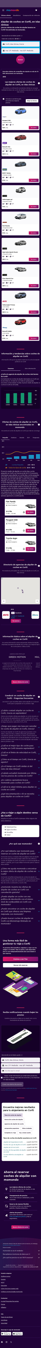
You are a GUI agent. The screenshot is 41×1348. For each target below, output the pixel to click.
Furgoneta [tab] (36, 437)
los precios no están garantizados (11, 1245)
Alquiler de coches (11, 1265)
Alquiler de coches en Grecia (25, 1265)
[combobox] (12, 36)
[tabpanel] (20, 391)
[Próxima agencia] (37, 601)
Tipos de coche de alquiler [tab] (12, 1115)
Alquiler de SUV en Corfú (11, 1147)
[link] (30, 512)
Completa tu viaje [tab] (10, 1132)
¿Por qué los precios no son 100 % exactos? (18, 1257)
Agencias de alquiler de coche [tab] (14, 1124)
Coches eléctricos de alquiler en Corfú (13, 1155)
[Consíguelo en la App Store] (17, 1333)
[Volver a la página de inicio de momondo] (12, 10)
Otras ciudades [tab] (27, 1128)
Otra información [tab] (30, 368)
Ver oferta (33, 127)
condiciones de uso (31, 1088)
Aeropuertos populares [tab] (11, 1128)
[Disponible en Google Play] (6, 1333)
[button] (3, 10)
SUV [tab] (28, 437)
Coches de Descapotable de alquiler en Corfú (15, 1151)
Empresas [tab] (11, 368)
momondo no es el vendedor (13, 1250)
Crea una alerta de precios (18, 1216)
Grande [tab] (22, 437)
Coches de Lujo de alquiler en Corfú (15, 1144)
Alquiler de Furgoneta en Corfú (13, 1142)
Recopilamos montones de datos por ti (16, 1254)
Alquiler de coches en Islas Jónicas (12, 1266)
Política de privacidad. (11, 1090)
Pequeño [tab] (5, 437)
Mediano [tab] (13, 437)
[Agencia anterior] (4, 601)
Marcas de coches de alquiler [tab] (13, 1119)
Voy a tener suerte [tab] (25, 1132)
